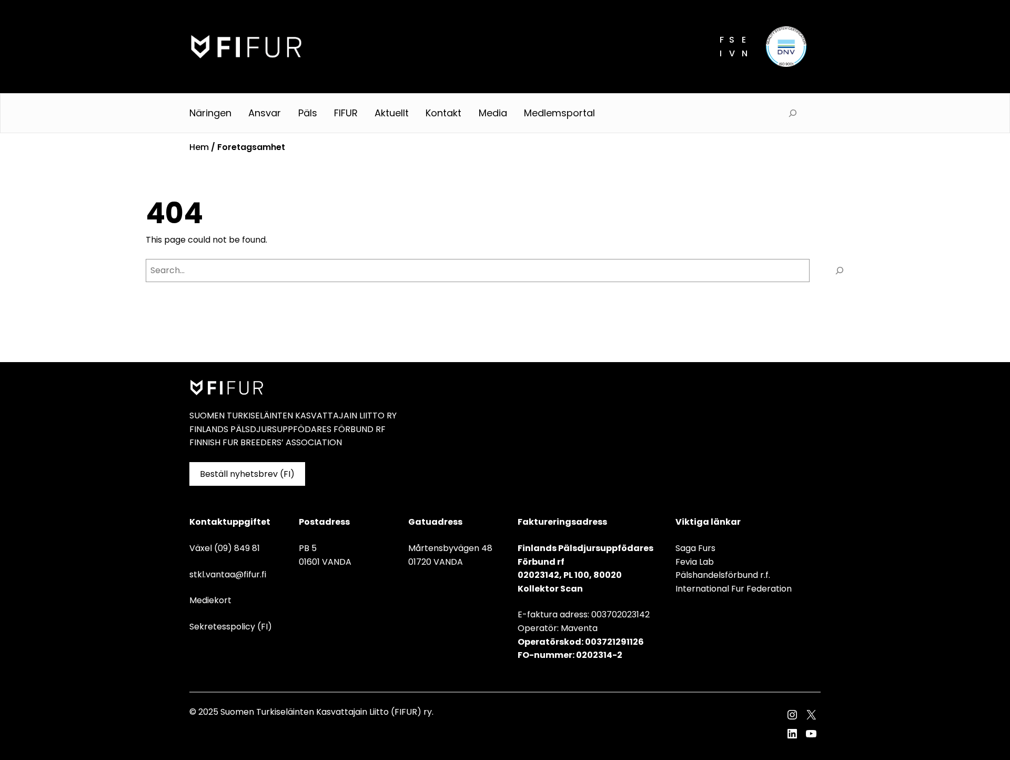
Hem (199, 147)
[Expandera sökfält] (792, 113)
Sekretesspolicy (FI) (230, 627)
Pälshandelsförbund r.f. (722, 575)
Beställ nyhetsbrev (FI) (247, 474)
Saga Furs (695, 548)
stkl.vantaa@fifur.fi (227, 574)
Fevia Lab (694, 562)
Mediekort (210, 600)
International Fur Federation (733, 589)
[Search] (839, 270)
